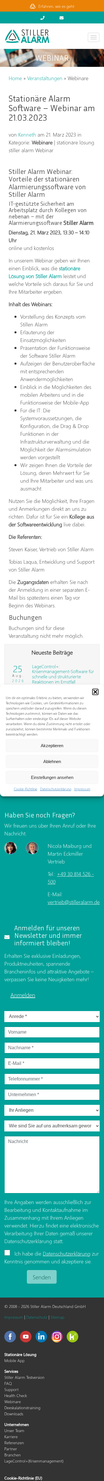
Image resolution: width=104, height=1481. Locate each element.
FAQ (8, 1383)
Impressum (82, 789)
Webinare (12, 1401)
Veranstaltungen (44, 78)
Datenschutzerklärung (55, 789)
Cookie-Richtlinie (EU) (23, 1478)
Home (15, 78)
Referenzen (14, 1442)
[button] (95, 692)
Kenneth (27, 134)
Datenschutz (36, 1317)
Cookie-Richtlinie (25, 789)
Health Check (15, 1395)
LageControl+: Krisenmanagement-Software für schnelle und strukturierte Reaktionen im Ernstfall (63, 674)
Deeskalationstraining (22, 1407)
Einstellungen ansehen (52, 777)
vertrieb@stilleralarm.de (74, 901)
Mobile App (14, 1360)
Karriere (11, 1436)
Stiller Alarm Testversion (24, 1377)
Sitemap (57, 1317)
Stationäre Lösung (20, 1354)
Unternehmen (16, 1424)
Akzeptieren (52, 745)
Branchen (12, 1455)
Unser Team (14, 1430)
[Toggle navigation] (93, 37)
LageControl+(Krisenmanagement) (34, 1461)
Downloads (13, 1413)
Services (11, 1371)
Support (11, 1389)
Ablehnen (52, 761)
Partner (10, 1448)
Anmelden (22, 995)
